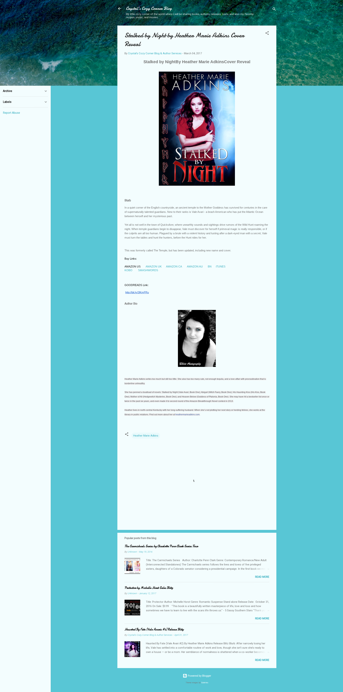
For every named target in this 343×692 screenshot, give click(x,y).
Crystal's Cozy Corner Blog (149, 8)
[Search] (274, 9)
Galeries (204, 682)
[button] (267, 33)
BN (210, 266)
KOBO (129, 270)
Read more (262, 576)
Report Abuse (11, 112)
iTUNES (221, 266)
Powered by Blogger (199, 675)
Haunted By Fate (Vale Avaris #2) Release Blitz (154, 629)
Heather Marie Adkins (145, 435)
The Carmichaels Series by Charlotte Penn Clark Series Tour (161, 546)
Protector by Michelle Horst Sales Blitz (149, 588)
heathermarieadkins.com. (187, 414)
